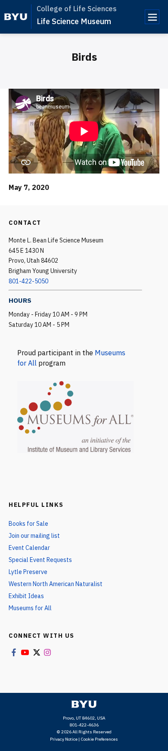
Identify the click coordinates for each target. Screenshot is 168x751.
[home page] (16, 16)
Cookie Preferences (99, 739)
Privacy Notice (64, 739)
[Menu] (152, 16)
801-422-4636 (84, 725)
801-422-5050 (28, 281)
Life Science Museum (74, 21)
